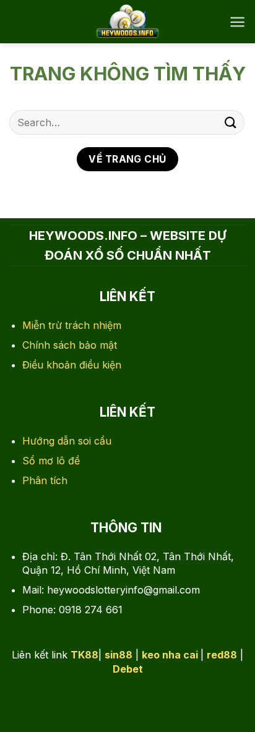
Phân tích (44, 480)
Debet (128, 669)
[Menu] (237, 22)
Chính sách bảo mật (69, 345)
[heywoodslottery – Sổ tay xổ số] (128, 21)
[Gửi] (230, 122)
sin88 (118, 655)
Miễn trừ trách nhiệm (71, 325)
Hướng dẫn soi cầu (66, 441)
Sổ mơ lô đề (51, 460)
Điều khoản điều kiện (71, 365)
